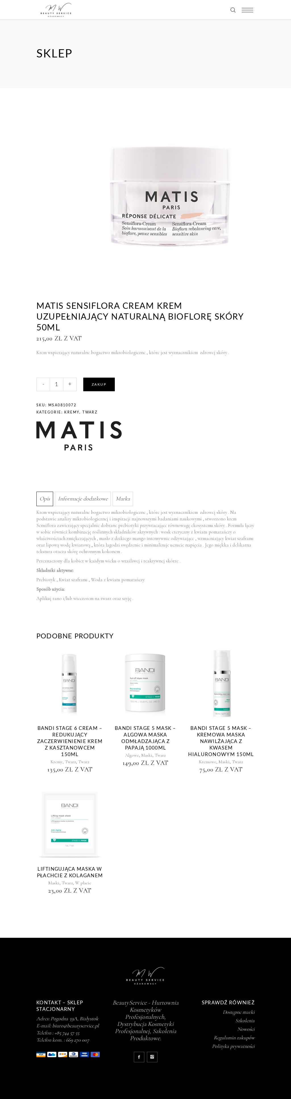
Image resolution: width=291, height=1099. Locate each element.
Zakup (99, 384)
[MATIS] (79, 436)
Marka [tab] (123, 498)
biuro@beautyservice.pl (75, 1026)
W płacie (83, 883)
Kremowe (207, 762)
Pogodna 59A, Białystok (74, 1018)
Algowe (132, 755)
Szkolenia (245, 1020)
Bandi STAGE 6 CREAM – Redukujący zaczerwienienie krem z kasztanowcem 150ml (70, 741)
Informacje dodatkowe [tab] (83, 498)
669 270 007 (77, 1040)
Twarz (89, 412)
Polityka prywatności (233, 1046)
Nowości (246, 1029)
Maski (146, 755)
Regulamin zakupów (234, 1037)
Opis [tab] (45, 498)
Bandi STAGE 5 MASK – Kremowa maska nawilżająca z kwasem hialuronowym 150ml (221, 741)
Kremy (71, 412)
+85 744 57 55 (67, 1033)
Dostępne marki (239, 1012)
